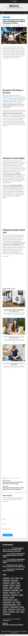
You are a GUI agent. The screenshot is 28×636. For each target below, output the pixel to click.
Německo (5, 597)
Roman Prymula (14, 607)
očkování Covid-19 (7, 600)
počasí (18, 602)
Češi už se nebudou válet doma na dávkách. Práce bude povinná (14, 337)
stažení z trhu (11, 609)
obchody (12, 597)
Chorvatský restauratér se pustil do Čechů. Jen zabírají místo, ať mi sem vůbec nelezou (14, 565)
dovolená (5, 585)
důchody (18, 585)
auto (12, 578)
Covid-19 (13, 583)
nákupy (21, 595)
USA (23, 609)
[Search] (25, 12)
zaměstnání (11, 612)
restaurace (6, 607)
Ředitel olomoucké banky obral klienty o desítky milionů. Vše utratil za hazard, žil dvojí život (13, 487)
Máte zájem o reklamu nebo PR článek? (13, 624)
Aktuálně (4, 17)
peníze (15, 600)
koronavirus (13, 478)
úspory (22, 612)
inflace (11, 588)
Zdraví (8, 17)
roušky (18, 478)
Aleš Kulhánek (6, 25)
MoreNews (24, 631)
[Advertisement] (14, 74)
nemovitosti (14, 595)
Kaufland (5, 592)
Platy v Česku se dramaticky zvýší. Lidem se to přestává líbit (14, 364)
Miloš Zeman (6, 595)
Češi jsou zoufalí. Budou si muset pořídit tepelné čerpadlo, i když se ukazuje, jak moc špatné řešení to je (14, 310)
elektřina (5, 588)
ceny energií (6, 580)
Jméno (5, 519)
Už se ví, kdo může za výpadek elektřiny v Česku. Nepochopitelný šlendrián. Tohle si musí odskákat (14, 555)
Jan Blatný (17, 588)
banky (16, 578)
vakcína (5, 612)
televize (19, 609)
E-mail (4, 524)
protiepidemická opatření (9, 604)
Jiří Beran (8, 478)
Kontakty (5, 623)
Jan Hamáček (6, 590)
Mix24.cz (14, 6)
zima (17, 612)
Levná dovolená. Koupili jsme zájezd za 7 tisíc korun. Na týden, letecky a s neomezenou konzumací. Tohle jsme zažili (13, 549)
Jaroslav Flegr (15, 590)
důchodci (12, 585)
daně (18, 583)
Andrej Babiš (6, 578)
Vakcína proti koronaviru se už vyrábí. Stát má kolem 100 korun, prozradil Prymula (13, 482)
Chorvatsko (6, 583)
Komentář (5, 501)
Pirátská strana (7, 602)
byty (21, 578)
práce (19, 604)
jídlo (21, 590)
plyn (14, 602)
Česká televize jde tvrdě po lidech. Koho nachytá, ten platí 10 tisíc (13, 569)
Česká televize (6, 614)
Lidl (18, 592)
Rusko (4, 609)
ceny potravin (14, 580)
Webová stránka (7, 529)
